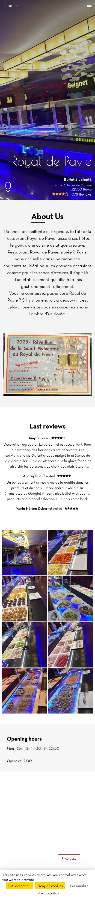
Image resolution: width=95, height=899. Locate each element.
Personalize (79, 885)
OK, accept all (19, 885)
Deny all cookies (50, 885)
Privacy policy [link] (48, 893)
